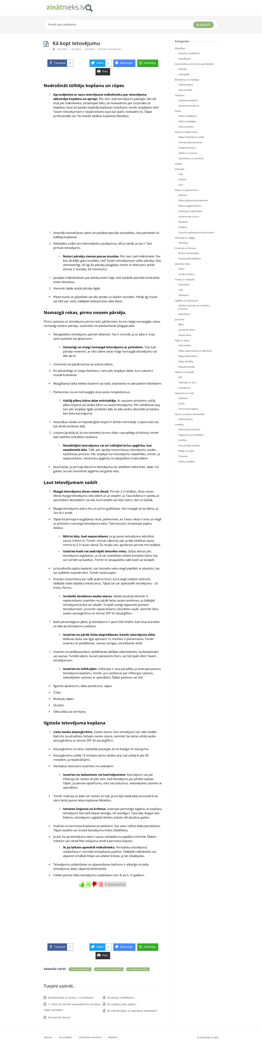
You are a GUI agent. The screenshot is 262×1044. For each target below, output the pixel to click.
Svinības (182, 227)
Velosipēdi (183, 74)
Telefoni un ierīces (187, 153)
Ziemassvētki (185, 90)
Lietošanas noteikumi (90, 1037)
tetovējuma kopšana (138, 969)
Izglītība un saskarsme (186, 300)
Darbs (178, 111)
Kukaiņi (182, 179)
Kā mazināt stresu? (59, 1017)
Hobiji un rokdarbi (184, 279)
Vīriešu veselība (186, 461)
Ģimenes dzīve (182, 263)
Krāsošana (183, 284)
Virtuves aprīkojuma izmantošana (196, 232)
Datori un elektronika (186, 132)
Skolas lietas (184, 335)
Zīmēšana (183, 295)
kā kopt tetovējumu (80, 969)
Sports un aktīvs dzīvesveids (190, 414)
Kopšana (183, 398)
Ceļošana (179, 95)
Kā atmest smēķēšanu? (120, 997)
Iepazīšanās (184, 58)
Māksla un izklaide (184, 372)
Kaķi (180, 174)
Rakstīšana (184, 314)
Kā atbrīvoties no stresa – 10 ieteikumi (70, 997)
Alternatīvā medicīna (189, 429)
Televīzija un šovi (187, 382)
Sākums (48, 1037)
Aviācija (182, 69)
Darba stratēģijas (187, 121)
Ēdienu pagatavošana (189, 205)
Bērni (181, 324)
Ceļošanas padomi (188, 100)
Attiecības (180, 48)
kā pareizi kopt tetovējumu (109, 969)
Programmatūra (187, 147)
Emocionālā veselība (189, 445)
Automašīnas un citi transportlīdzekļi (194, 64)
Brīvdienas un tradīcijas (187, 79)
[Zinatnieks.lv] (69, 8)
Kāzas (181, 268)
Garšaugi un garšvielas (190, 211)
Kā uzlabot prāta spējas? (121, 1004)
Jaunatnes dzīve (186, 329)
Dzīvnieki (179, 169)
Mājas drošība (185, 361)
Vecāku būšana (186, 274)
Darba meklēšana (187, 116)
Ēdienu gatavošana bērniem (193, 200)
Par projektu (65, 1037)
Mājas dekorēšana (188, 356)
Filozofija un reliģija (185, 237)
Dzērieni (182, 195)
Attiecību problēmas (189, 53)
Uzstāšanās (184, 387)
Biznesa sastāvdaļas (188, 253)
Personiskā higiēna (188, 408)
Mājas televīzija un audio (191, 137)
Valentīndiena (185, 84)
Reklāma (112, 1037)
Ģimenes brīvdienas (188, 105)
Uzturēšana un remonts (191, 158)
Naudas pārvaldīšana (189, 258)
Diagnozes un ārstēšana (191, 434)
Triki (180, 289)
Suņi (180, 184)
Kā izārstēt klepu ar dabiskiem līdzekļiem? (132, 1010)
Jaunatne (179, 319)
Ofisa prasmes (186, 126)
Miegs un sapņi (186, 450)
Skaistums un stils (184, 393)
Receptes (183, 221)
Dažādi (178, 163)
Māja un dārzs (182, 340)
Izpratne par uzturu (188, 216)
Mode (181, 403)
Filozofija (183, 242)
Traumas (183, 456)
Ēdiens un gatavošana (186, 190)
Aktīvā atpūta (185, 419)
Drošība (76, 49)
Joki (180, 377)
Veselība (63, 49)
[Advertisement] (103, 156)
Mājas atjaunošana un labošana (195, 350)
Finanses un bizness (185, 248)
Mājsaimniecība (186, 366)
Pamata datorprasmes (190, 142)
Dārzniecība (184, 345)
